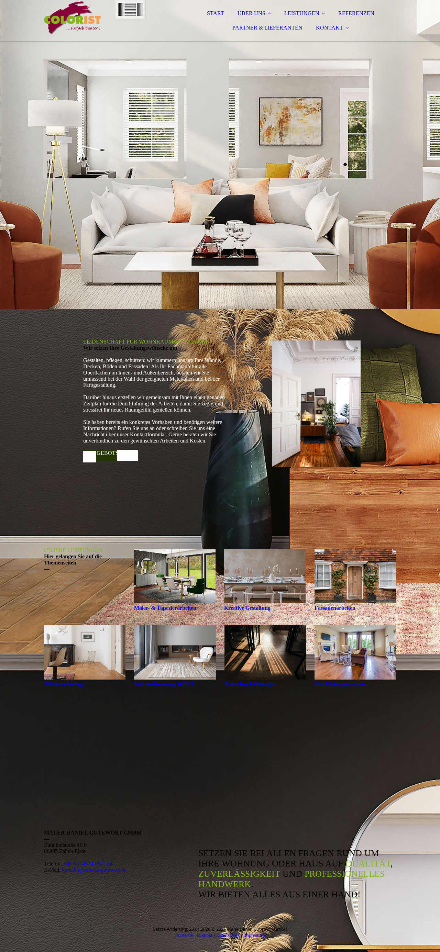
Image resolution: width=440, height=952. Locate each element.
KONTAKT (329, 28)
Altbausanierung (63, 684)
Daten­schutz (228, 935)
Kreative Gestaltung (247, 608)
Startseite (184, 935)
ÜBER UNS (251, 13)
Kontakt (204, 935)
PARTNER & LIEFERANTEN (267, 28)
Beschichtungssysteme (340, 684)
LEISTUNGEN (301, 13)
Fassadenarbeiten (335, 608)
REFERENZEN (356, 13)
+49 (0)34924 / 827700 (88, 863)
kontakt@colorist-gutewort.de (94, 870)
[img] (104, 24)
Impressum (254, 935)
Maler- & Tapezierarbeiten (165, 608)
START (215, 13)
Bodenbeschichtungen (250, 684)
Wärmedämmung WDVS (164, 684)
